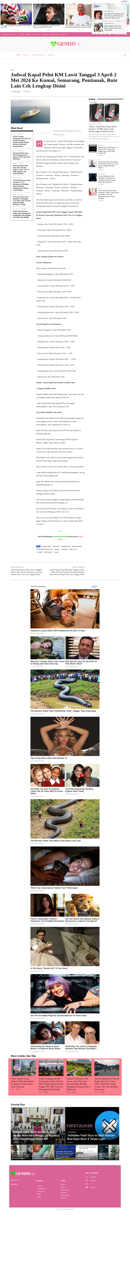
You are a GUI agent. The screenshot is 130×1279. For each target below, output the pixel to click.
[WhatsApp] (112, 92)
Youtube (92, 1187)
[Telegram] (117, 92)
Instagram (93, 1180)
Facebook (93, 1177)
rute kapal (39, 552)
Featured (16, 1128)
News (14, 134)
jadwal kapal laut (65, 546)
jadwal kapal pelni (77, 546)
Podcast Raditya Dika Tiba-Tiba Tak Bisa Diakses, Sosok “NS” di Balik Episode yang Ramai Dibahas (21, 169)
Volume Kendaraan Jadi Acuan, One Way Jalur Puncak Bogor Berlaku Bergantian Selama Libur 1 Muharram (79, 1084)
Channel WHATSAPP (60, 536)
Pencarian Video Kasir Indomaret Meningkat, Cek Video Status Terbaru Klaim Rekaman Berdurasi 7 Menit (22, 201)
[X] (105, 34)
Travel (12, 70)
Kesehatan (15, 1149)
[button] (124, 55)
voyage (56, 552)
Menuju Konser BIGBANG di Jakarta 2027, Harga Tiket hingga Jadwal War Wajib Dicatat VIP (108, 150)
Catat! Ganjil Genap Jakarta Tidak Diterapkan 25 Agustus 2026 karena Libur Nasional (22, 1082)
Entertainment (16, 209)
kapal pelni (64, 549)
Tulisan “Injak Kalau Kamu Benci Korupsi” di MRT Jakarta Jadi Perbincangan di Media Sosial (103, 129)
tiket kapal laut (48, 552)
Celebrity (15, 163)
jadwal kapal (56, 546)
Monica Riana (17, 91)
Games (101, 1150)
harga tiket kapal (46, 546)
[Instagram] (101, 34)
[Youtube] (109, 34)
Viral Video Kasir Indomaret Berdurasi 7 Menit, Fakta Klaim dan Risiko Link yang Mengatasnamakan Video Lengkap (108, 194)
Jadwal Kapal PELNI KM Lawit (44, 549)
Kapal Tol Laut (73, 549)
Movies (14, 194)
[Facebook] (97, 34)
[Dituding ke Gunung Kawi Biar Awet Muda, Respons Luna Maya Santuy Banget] (87, 1152)
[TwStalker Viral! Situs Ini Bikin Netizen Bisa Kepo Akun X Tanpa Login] (92, 1126)
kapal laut (57, 549)
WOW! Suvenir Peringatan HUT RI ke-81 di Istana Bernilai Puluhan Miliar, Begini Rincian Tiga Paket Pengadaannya (22, 141)
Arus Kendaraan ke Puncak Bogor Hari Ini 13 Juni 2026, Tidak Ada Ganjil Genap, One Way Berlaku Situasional (106, 1084)
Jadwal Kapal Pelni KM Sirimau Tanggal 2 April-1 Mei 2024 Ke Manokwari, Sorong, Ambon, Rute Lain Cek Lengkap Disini (27, 572)
